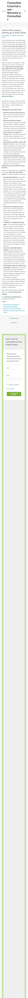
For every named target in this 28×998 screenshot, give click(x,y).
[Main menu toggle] (24, 11)
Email (8, 375)
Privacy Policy (10, 388)
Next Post (14, 322)
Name (8, 367)
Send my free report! (14, 394)
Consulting (13, 35)
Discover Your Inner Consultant (12, 308)
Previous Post (14, 318)
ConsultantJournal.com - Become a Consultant (14, 11)
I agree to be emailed (13, 384)
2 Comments (5, 35)
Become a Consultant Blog (12, 297)
